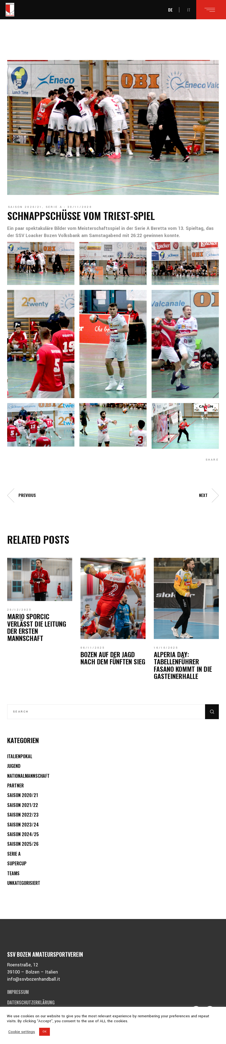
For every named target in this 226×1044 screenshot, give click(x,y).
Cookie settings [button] (21, 1031)
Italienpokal (19, 756)
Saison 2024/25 (23, 834)
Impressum (18, 992)
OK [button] (44, 1032)
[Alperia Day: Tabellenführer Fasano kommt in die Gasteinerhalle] (186, 598)
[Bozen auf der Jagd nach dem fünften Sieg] (113, 598)
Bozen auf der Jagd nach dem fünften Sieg (112, 657)
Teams (13, 873)
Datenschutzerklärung (31, 1002)
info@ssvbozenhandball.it (33, 979)
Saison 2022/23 (23, 814)
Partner (15, 785)
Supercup (16, 863)
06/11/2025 (92, 648)
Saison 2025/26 (23, 844)
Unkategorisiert (23, 883)
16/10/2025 (166, 648)
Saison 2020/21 (25, 207)
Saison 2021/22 (22, 805)
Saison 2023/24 (23, 824)
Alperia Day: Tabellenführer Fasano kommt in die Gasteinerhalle (183, 665)
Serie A (54, 207)
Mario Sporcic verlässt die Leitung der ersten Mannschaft (36, 627)
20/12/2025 (19, 610)
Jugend (13, 766)
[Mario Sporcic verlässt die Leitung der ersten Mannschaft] (39, 579)
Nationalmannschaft (28, 776)
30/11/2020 (80, 207)
